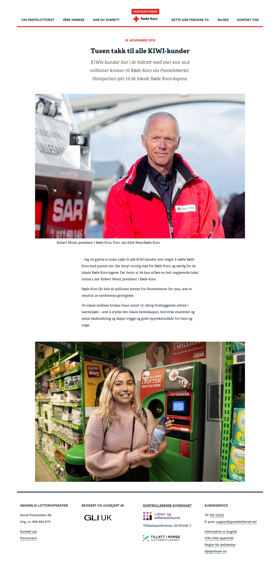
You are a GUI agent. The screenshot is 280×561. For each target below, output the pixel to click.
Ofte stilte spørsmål (219, 538)
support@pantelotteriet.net (236, 521)
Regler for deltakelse (220, 544)
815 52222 (217, 515)
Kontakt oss (28, 531)
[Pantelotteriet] (145, 16)
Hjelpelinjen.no (216, 551)
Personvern (28, 538)
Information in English (221, 531)
